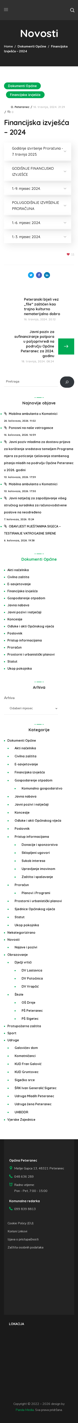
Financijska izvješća (25, 95)
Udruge (13, 1040)
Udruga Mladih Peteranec (34, 1096)
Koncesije (14, 619)
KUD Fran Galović (28, 1064)
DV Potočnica (32, 978)
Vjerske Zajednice (21, 1120)
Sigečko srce (25, 1080)
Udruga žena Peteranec (33, 1104)
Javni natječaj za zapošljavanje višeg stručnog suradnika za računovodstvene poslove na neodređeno (35, 505)
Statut (12, 661)
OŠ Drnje (28, 1002)
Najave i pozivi (26, 947)
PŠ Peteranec (32, 1011)
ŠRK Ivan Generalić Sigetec (36, 1088)
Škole (19, 994)
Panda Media (25, 1410)
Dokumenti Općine (32, 46)
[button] (72, 10)
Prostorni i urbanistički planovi (31, 654)
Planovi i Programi (36, 893)
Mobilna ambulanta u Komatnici (33, 414)
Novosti (13, 940)
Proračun (14, 647)
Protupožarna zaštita (24, 1026)
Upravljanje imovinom (38, 869)
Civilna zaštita (18, 577)
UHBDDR (21, 1112)
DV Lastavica (32, 970)
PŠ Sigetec (30, 1019)
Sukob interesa (33, 861)
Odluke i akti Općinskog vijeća (30, 626)
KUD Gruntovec (27, 1072)
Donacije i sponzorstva (40, 845)
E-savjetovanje (19, 584)
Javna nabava (18, 605)
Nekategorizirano (21, 933)
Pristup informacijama (24, 640)
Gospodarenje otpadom (26, 598)
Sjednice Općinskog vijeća (35, 909)
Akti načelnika (18, 570)
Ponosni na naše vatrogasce (31, 428)
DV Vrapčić (30, 986)
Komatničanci (25, 1056)
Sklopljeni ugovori (36, 853)
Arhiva (9, 697)
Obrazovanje (17, 955)
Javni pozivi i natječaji (24, 612)
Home (8, 46)
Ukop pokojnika (19, 668)
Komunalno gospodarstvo (42, 788)
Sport (11, 1033)
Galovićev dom (26, 1048)
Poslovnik (14, 633)
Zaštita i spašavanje (37, 877)
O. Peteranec (20, 107)
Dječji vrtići (23, 962)
